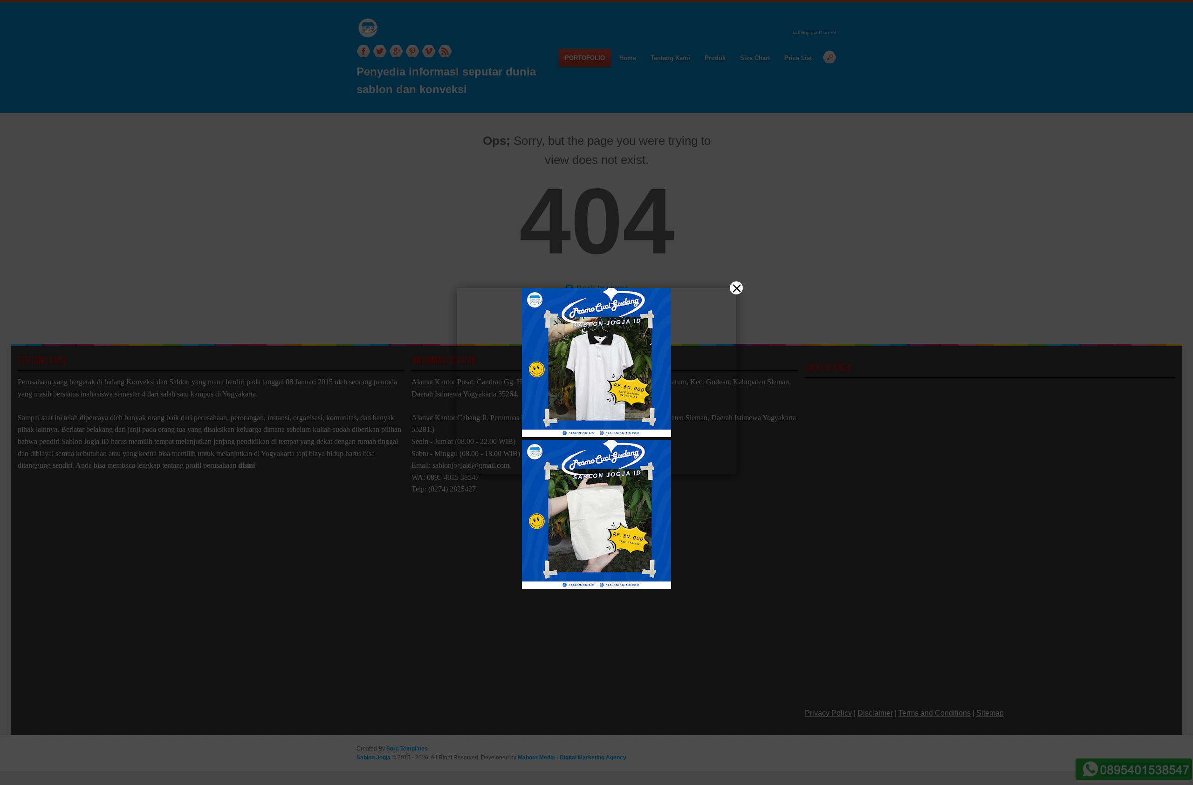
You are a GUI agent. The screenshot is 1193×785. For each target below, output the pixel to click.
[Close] (736, 287)
